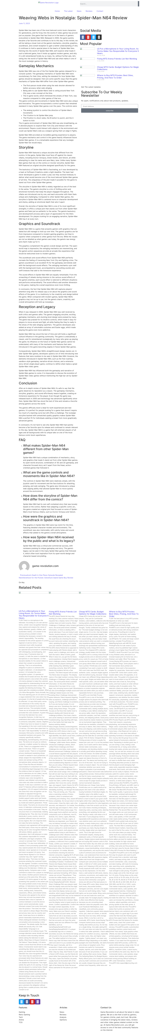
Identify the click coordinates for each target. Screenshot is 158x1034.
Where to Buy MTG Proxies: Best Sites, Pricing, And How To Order (115, 76)
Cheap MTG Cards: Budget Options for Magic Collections (92, 612)
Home (57, 11)
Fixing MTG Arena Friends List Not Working (117, 59)
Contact (100, 11)
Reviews (89, 11)
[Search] (138, 3)
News (79, 11)
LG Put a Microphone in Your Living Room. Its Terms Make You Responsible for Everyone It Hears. (118, 51)
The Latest (68, 11)
